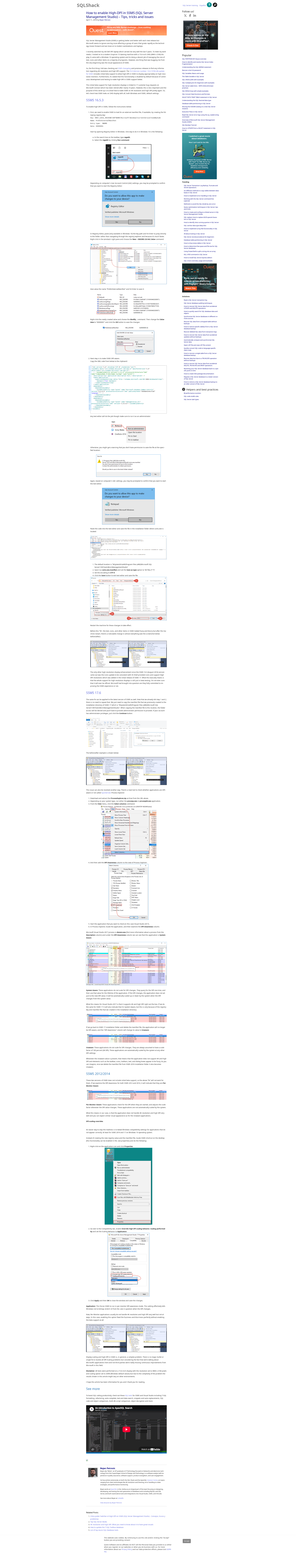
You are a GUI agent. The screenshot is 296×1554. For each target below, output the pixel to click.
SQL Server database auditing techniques (198, 303)
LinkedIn (121, 1498)
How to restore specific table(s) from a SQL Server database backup (201, 328)
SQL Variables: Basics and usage (193, 73)
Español (203, 5)
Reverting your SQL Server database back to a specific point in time (201, 370)
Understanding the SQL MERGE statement (196, 67)
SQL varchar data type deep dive (195, 225)
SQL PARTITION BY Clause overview (194, 59)
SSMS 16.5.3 (94, 100)
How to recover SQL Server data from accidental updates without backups (200, 336)
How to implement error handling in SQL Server (200, 196)
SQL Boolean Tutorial (189, 125)
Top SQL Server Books (98, 1522)
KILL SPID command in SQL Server (195, 254)
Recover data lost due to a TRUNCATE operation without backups (200, 359)
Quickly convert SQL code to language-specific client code (200, 349)
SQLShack (88, 5)
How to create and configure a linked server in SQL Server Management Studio (201, 213)
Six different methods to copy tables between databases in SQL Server (201, 192)
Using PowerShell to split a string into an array (200, 251)
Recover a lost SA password (191, 70)
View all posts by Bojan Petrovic (111, 1503)
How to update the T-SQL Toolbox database (106, 1527)
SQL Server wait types (191, 399)
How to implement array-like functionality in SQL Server (200, 230)
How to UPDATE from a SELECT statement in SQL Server (199, 129)
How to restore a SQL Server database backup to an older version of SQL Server (200, 383)
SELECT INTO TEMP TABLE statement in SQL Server (199, 97)
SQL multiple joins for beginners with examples (198, 83)
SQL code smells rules (191, 396)
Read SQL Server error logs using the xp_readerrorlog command (200, 116)
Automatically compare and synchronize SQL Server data (199, 341)
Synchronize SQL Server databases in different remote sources (201, 317)
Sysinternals (106, 793)
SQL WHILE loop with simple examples (195, 91)
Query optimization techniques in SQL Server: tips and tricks (201, 208)
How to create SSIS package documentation (199, 374)
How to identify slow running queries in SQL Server (201, 222)
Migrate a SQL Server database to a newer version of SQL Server (201, 378)
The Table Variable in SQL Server (193, 76)
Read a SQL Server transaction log (195, 300)
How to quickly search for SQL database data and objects (201, 312)
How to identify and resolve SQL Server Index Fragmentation (197, 63)
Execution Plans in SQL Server (192, 112)
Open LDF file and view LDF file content (197, 345)
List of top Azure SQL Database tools (104, 1530)
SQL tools (128, 1395)
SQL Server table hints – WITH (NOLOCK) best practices (197, 87)
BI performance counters (192, 393)
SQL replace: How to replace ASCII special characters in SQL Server (200, 218)
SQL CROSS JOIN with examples (193, 80)
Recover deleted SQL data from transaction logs (200, 332)
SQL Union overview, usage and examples (198, 261)
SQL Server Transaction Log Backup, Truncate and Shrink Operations (201, 186)
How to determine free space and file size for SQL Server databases (200, 247)
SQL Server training (190, 5)
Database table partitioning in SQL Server (196, 103)
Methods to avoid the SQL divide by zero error (200, 204)
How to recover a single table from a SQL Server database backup (200, 354)
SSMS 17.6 (93, 693)
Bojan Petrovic (105, 20)
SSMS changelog (124, 68)
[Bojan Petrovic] (93, 1477)
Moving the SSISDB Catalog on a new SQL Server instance (198, 108)
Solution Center (152, 1480)
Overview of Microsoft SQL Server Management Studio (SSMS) (198, 121)
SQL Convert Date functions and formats (196, 94)
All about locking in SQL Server (194, 234)
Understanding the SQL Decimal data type (196, 100)
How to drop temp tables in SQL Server (197, 243)
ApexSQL (114, 1489)
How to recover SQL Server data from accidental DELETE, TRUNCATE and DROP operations (200, 364)
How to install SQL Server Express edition (198, 258)
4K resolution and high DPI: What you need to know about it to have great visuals (121, 1524)
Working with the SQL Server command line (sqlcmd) (199, 200)
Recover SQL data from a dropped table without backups (200, 322)
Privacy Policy (127, 1549)
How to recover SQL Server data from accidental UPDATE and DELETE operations (200, 307)
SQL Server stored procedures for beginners (199, 237)
